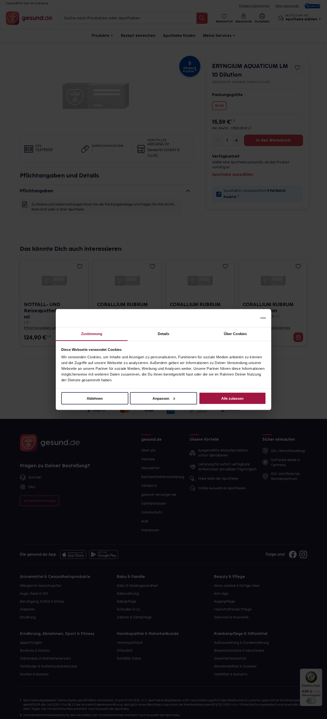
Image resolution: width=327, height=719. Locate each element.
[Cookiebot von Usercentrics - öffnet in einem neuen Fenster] (245, 318)
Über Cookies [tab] (235, 334)
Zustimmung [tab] (91, 334)
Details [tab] (163, 334)
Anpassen (160, 398)
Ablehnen (95, 398)
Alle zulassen (232, 398)
